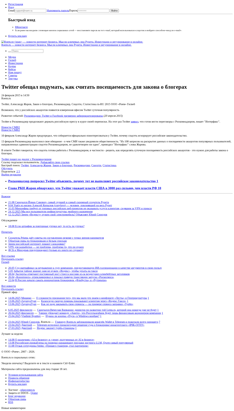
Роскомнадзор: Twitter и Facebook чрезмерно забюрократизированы (63, 115)
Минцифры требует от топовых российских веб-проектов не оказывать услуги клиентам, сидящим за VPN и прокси (80, 208)
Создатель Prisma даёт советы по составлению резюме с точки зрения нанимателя (56, 237)
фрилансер (26, 309)
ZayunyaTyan (28, 301)
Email (11, 10)
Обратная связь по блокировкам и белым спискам (37, 240)
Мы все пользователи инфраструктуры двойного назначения (50, 211)
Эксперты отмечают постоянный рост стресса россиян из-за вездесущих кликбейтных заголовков (72, 274)
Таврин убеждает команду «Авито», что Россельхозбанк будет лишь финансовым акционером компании (100, 313)
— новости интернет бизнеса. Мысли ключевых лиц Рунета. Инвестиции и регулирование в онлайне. (66, 44)
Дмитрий (26, 325)
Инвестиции (15, 63)
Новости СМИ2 (10, 127)
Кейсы (12, 69)
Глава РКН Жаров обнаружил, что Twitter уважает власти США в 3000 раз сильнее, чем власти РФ (83, 188)
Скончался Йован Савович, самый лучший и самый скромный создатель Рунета (58, 202)
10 (159, 188)
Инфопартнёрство (18, 381)
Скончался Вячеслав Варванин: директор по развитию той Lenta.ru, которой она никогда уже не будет (97, 309)
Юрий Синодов (30, 321)
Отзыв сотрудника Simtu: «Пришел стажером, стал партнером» (48, 345)
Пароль (62, 10)
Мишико (26, 298)
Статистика (109, 165)
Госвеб (12, 60)
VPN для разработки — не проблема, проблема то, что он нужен (46, 247)
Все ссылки (8, 255)
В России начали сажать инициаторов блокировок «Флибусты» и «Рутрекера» (61, 280)
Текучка (13, 78)
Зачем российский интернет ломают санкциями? (36, 243)
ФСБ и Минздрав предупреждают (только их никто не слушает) (45, 250)
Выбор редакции (11, 174)
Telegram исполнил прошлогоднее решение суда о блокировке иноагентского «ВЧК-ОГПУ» (90, 325)
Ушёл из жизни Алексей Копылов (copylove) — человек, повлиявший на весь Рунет (60, 205)
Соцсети (96, 165)
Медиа (12, 57)
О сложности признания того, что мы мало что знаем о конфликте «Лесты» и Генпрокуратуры (91, 298)
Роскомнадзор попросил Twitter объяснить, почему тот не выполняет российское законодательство (82, 181)
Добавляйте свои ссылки (54, 162)
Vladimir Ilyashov (31, 316)
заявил (134, 121)
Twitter (25, 165)
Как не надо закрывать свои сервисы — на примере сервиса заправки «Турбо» (87, 304)
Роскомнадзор (82, 165)
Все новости (8, 286)
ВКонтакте (21, 27)
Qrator (34, 393)
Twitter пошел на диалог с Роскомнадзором (26, 159)
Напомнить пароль (58, 10)
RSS (10, 402)
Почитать (7, 232)
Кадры (12, 66)
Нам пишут (15, 72)
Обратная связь (17, 399)
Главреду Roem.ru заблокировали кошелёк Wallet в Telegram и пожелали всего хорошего (106, 321)
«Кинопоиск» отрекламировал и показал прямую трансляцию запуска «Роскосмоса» (64, 277)
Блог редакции (17, 396)
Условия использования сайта (25, 374)
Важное (5, 196)
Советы (12, 75)
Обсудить (7, 168)
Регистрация (15, 4)
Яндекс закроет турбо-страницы (56, 328)
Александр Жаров (40, 165)
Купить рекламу (17, 36)
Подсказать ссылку (12, 259)
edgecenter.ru (27, 389)
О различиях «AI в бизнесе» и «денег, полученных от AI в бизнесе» (51, 339)
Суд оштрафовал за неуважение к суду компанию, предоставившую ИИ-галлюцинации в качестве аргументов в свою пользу (88, 267)
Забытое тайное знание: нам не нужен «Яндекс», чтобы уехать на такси (56, 270)
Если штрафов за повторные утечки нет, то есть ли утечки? (46, 226)
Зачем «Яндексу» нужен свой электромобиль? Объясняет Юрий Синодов (57, 214)
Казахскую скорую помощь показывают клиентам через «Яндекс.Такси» (83, 301)
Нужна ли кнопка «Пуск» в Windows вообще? (72, 316)
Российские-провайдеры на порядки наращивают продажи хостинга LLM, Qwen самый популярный (70, 342)
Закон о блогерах (62, 165)
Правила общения (18, 377)
